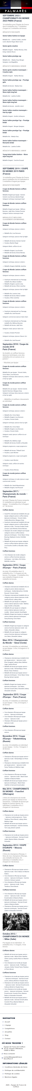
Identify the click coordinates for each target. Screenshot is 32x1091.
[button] (26, 3)
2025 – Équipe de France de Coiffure (16, 1086)
